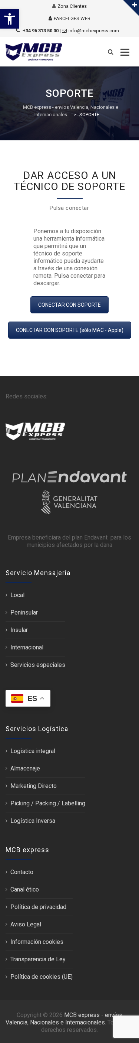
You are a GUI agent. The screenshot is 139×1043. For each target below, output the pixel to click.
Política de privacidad (38, 906)
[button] (9, 19)
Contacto (21, 872)
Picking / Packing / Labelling (47, 803)
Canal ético (24, 889)
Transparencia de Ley (38, 959)
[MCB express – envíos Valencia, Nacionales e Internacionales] (34, 51)
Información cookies (36, 941)
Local (17, 595)
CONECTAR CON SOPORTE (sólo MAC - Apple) (69, 330)
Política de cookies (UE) (41, 976)
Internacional (26, 647)
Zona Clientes (72, 6)
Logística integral (32, 750)
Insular (19, 629)
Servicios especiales (37, 664)
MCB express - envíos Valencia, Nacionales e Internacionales (64, 1018)
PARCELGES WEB (72, 18)
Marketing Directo (33, 785)
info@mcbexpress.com (94, 30)
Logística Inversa (32, 820)
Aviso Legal (25, 924)
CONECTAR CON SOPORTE (69, 305)
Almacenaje (25, 768)
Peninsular (24, 612)
